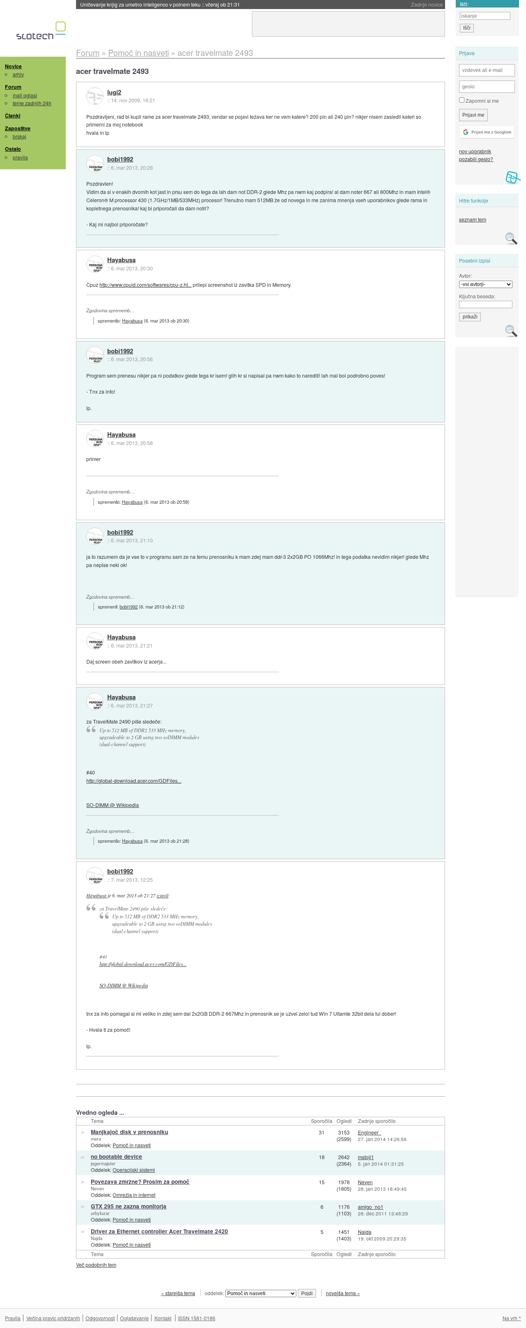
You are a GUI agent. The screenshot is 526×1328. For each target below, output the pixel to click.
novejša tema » (343, 1292)
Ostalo (13, 148)
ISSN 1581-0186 (196, 1317)
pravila (20, 157)
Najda (96, 1238)
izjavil (162, 895)
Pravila (13, 1317)
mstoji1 (366, 1156)
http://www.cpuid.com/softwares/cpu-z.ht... (145, 284)
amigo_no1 (370, 1206)
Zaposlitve (17, 128)
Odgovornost (100, 1317)
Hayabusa (121, 260)
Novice (13, 66)
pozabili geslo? (476, 158)
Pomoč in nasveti (132, 1144)
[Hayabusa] (95, 264)
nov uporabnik (475, 151)
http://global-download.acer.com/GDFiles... (133, 780)
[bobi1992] (95, 163)
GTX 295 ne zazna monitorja (128, 1206)
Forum (13, 86)
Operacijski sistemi (134, 1169)
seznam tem (472, 219)
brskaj (19, 136)
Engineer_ (369, 1132)
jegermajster (103, 1163)
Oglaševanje (134, 1317)
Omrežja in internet (134, 1194)
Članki (12, 115)
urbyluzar (100, 1213)
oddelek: (215, 1292)
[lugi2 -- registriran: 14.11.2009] (95, 96)
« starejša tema (178, 1292)
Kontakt (163, 1317)
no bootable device (116, 1156)
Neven (97, 1188)
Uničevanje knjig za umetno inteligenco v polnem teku (160, 4)
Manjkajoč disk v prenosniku (129, 1132)
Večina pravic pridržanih (53, 1317)
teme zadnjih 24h (32, 102)
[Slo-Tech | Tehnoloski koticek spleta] (42, 32)
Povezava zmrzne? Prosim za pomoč (140, 1181)
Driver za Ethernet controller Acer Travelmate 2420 (159, 1231)
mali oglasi (25, 95)
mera (96, 1138)
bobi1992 (120, 159)
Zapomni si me (481, 100)
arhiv (18, 74)
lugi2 (114, 92)
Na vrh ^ (512, 1317)
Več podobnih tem (96, 1264)
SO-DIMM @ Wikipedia (112, 804)
